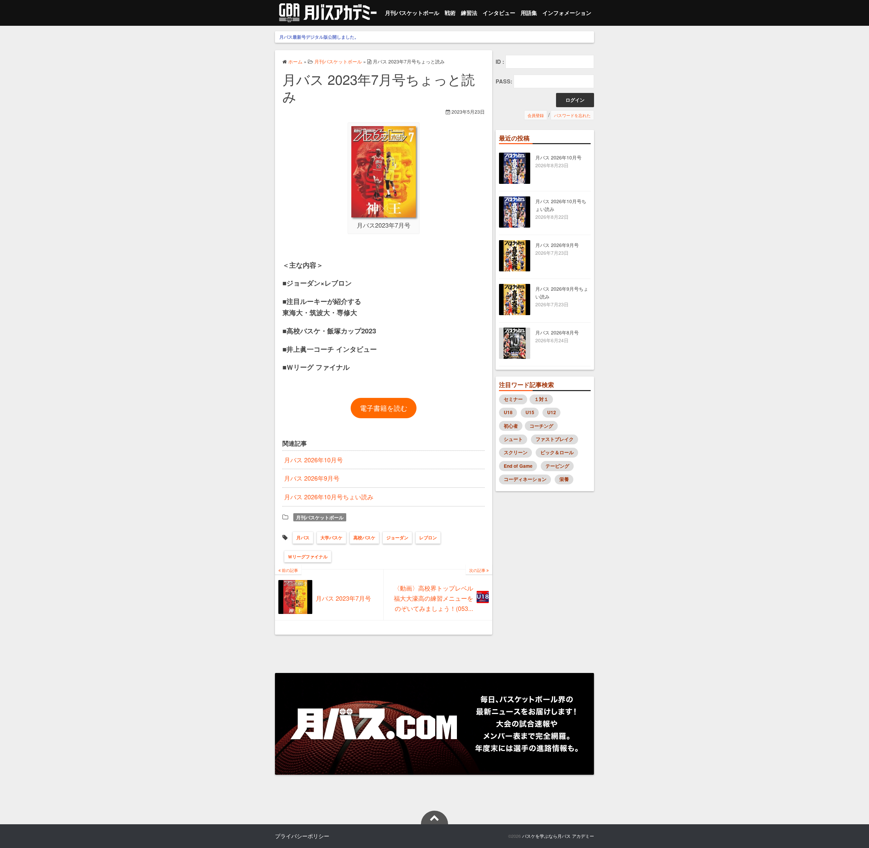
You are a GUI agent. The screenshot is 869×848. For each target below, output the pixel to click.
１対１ (541, 399)
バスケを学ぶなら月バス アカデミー (558, 836)
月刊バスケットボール (412, 13)
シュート (513, 439)
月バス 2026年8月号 (557, 332)
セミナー (513, 399)
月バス (303, 537)
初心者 (511, 426)
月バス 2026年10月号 (313, 459)
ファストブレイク (555, 439)
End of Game (518, 466)
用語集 (529, 13)
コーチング (541, 426)
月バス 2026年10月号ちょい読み (328, 496)
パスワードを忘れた (572, 115)
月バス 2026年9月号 (311, 478)
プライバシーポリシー (302, 836)
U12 (551, 412)
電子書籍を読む (383, 408)
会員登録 (536, 115)
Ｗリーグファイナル (308, 556)
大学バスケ (331, 537)
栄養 (564, 479)
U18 (508, 412)
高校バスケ (364, 537)
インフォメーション (566, 13)
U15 (529, 412)
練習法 (469, 13)
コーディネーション (525, 479)
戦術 (450, 13)
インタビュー (499, 13)
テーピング (557, 466)
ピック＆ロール (557, 452)
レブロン (428, 537)
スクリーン (516, 452)
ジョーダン (397, 537)
